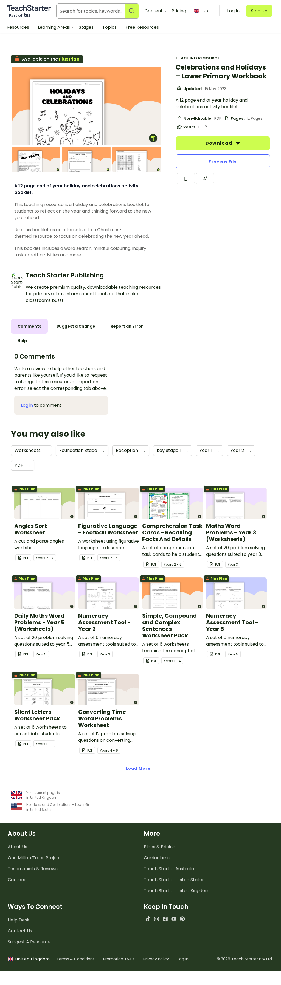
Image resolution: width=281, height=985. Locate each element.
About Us (17, 847)
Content (154, 11)
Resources (18, 27)
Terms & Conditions (76, 959)
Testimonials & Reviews (33, 869)
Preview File (223, 161)
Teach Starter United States (174, 880)
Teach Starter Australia (169, 869)
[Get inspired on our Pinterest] (182, 918)
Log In (183, 959)
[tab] (29, 326)
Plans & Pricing (159, 847)
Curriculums (157, 858)
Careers (16, 880)
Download (220, 143)
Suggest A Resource (29, 942)
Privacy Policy (156, 959)
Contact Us (20, 931)
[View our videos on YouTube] (174, 918)
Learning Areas (54, 27)
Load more (138, 768)
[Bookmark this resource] (186, 178)
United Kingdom (31, 959)
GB (205, 11)
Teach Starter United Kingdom (176, 890)
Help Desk (18, 920)
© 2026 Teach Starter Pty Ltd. (245, 959)
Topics (110, 27)
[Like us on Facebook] (165, 918)
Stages (87, 27)
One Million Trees (34, 858)
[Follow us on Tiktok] (148, 918)
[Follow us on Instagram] (156, 918)
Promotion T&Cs (119, 959)
